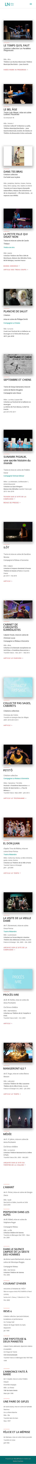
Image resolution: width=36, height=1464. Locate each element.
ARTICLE (7, 725)
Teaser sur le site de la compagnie (15, 498)
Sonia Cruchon (18, 1461)
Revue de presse (11, 503)
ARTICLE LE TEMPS (11, 873)
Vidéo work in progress (15, 70)
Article (7, 581)
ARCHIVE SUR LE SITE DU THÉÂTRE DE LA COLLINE (14, 1164)
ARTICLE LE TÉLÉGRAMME (14, 798)
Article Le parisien (12, 658)
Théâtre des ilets (9, 247)
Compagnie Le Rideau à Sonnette (16, 778)
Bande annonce (11, 266)
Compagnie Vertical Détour (14, 476)
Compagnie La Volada (12, 323)
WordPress (18, 1459)
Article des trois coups (15, 270)
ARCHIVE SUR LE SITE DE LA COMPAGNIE (15, 949)
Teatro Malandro (10, 854)
